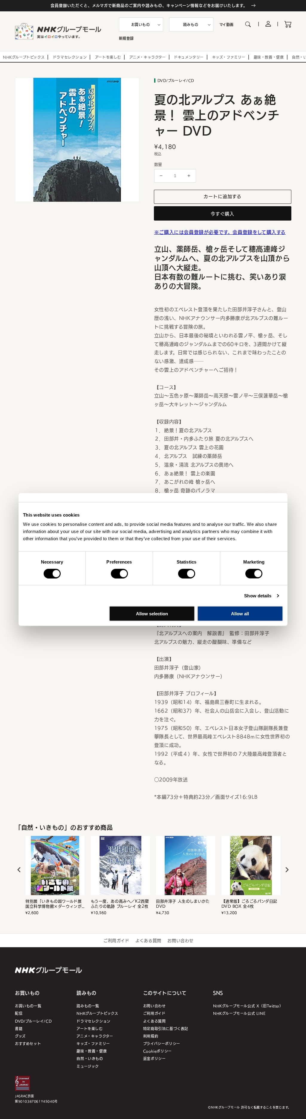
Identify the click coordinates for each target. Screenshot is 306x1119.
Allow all (240, 613)
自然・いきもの (89, 1058)
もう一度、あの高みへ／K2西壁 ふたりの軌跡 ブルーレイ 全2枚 (120, 904)
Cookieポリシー (157, 1051)
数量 (158, 164)
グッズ (20, 1036)
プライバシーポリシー (161, 1043)
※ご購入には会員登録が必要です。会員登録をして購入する (220, 232)
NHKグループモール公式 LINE (239, 1013)
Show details (257, 595)
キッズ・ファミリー (93, 1043)
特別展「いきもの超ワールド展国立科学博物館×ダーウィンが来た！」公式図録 (53, 904)
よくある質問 (148, 940)
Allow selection (152, 613)
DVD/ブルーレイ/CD (33, 1021)
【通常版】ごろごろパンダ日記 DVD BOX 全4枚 (249, 904)
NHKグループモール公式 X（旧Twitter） (248, 1006)
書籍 (18, 1028)
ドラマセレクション (93, 1021)
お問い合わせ (180, 940)
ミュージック (87, 1066)
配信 (18, 1013)
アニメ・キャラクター (94, 1036)
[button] (141, 24)
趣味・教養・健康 (91, 1051)
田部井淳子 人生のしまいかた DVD (182, 904)
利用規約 (150, 1036)
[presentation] (19, 869)
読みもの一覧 (87, 1006)
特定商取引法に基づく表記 (165, 1028)
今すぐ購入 (222, 213)
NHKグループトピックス (97, 1013)
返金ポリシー (154, 1058)
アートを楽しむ (89, 1028)
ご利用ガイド (116, 940)
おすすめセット (28, 1043)
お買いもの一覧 (28, 1006)
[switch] (119, 573)
